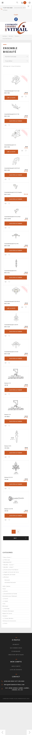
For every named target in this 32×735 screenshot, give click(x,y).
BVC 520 (7, 327)
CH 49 (6, 479)
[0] (21, 2)
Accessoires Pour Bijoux (11, 569)
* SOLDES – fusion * (8, 565)
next (15, 538)
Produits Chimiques (8, 611)
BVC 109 (7, 93)
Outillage (7, 608)
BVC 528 (7, 354)
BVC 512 (7, 273)
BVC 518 (7, 304)
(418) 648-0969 (9, 681)
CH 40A (7, 448)
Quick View (22, 96)
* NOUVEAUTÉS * (7, 562)
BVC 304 (7, 147)
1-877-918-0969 (19, 681)
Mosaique (5, 606)
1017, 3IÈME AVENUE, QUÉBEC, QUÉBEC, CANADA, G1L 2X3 (17, 689)
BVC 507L (7, 194)
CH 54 (6, 511)
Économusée (16, 651)
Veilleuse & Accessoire (9, 621)
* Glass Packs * (7, 557)
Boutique (5, 36)
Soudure (5, 616)
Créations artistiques (16, 655)
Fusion (6, 598)
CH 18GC (7, 417)
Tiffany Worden (8, 618)
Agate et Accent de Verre (11, 572)
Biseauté (7, 580)
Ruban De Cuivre (7, 613)
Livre (4, 603)
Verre (5, 623)
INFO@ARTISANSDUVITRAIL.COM (14, 685)
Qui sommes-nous (16, 648)
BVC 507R (8, 219)
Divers (6, 591)
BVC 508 (7, 246)
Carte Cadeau (6, 586)
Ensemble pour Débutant (10, 596)
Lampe (6, 601)
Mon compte (16, 666)
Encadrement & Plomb (10, 593)
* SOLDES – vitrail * (8, 567)
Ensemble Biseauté (10, 582)
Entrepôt (16, 644)
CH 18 (6, 385)
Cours (4, 589)
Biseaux (17, 36)
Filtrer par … (7, 560)
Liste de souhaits (16, 670)
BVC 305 (7, 170)
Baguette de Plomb (9, 574)
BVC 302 (7, 116)
